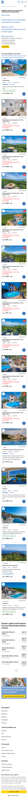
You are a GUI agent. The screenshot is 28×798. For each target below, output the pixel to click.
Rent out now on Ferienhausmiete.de (14, 696)
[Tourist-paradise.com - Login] (22, 2)
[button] (26, 2)
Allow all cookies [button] (14, 791)
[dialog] (14, 785)
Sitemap (3, 723)
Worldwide (4, 720)
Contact (3, 756)
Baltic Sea (4, 714)
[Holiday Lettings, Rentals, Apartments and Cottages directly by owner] (2, 2)
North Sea (4, 711)
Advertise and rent (6, 764)
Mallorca (4, 717)
